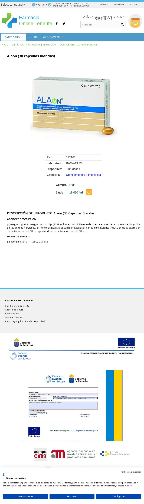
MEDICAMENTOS (53, 37)
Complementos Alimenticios (78, 44)
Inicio (33, 37)
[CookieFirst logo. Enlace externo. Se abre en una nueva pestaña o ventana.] (4, 474)
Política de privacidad (131, 471)
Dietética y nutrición (26, 44)
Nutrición (50, 44)
